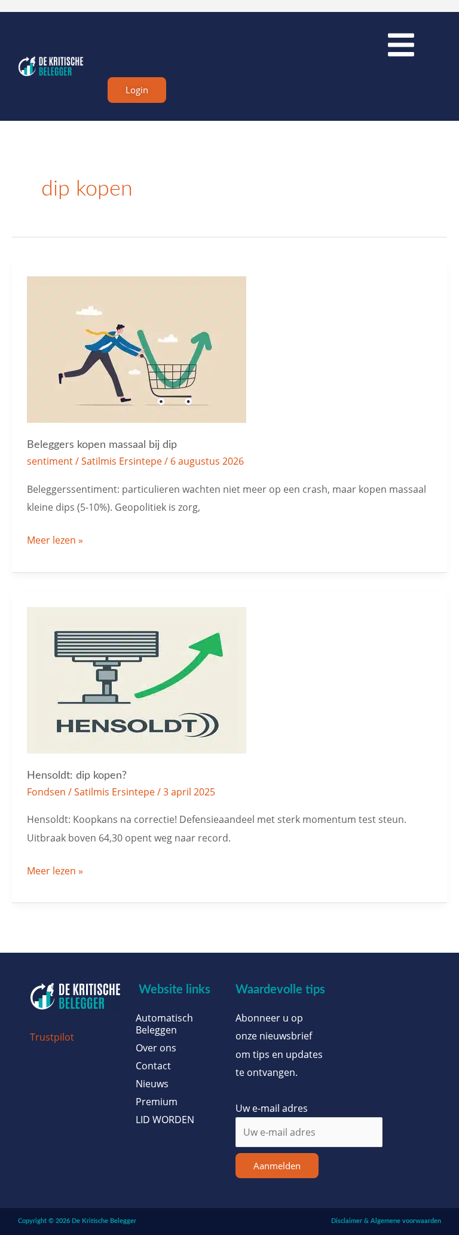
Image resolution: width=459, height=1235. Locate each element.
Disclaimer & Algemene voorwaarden (386, 1221)
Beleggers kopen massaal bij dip (102, 444)
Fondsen (46, 791)
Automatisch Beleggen (164, 1024)
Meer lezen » (55, 539)
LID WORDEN (165, 1120)
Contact (153, 1066)
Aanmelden (277, 1166)
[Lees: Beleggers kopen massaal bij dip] (136, 348)
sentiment (50, 461)
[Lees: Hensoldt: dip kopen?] (136, 679)
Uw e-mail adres (271, 1108)
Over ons (156, 1048)
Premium (157, 1102)
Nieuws (152, 1084)
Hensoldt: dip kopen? (77, 775)
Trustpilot (52, 1037)
